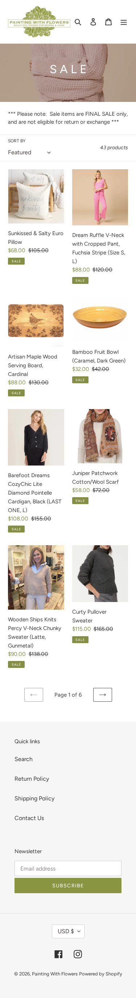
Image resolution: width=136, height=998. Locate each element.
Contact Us (29, 818)
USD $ (66, 931)
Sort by (16, 140)
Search (24, 759)
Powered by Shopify (100, 974)
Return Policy (32, 778)
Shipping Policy (34, 798)
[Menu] (123, 21)
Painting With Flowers (55, 974)
